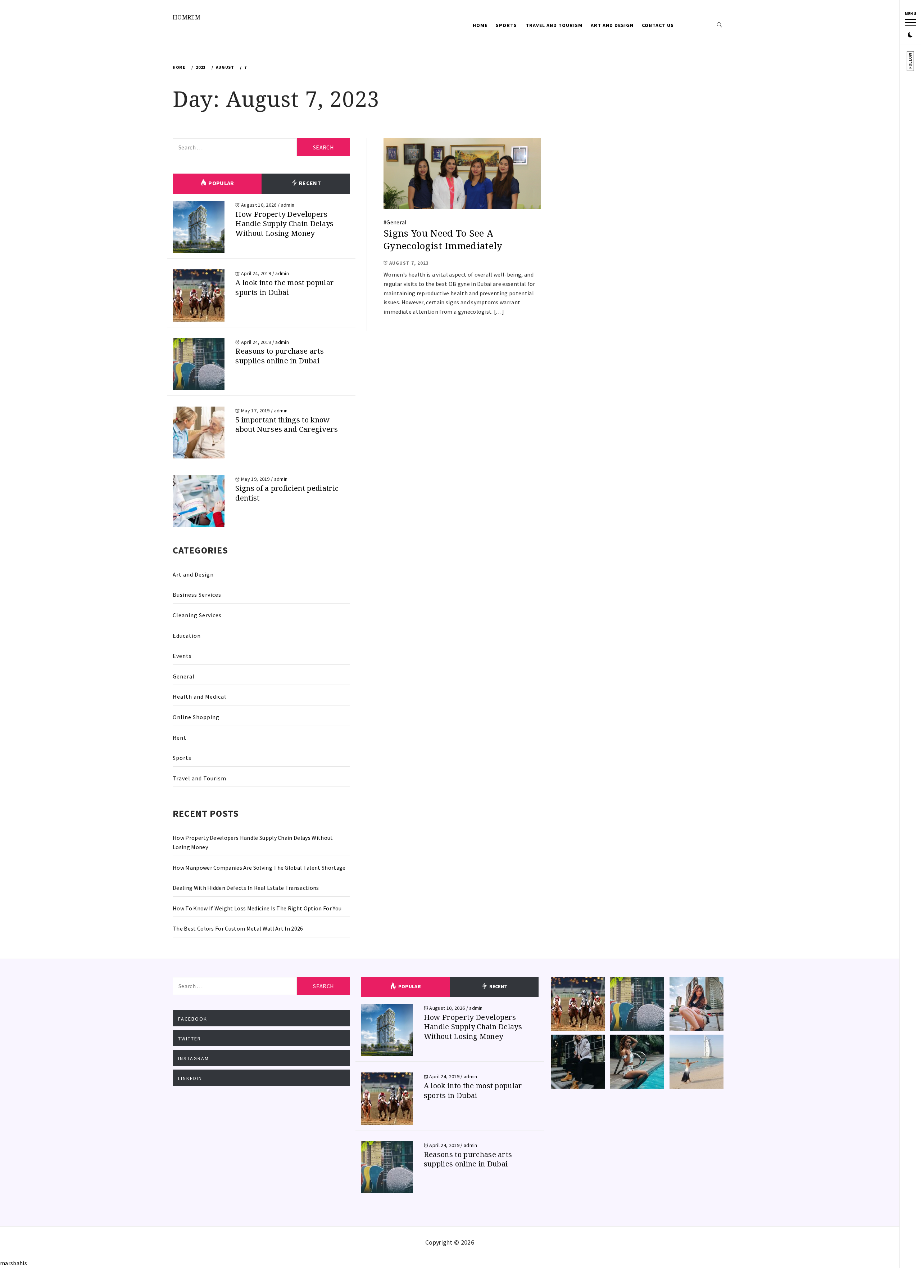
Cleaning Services (197, 615)
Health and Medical (199, 696)
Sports (506, 25)
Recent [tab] (309, 183)
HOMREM (186, 17)
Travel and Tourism (554, 25)
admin (288, 205)
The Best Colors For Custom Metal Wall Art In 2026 (238, 928)
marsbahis (13, 1263)
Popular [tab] (220, 183)
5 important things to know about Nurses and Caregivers (286, 424)
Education (187, 635)
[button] (910, 35)
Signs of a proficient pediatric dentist (287, 493)
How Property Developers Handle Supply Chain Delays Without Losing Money (284, 223)
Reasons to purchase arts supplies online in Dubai (279, 356)
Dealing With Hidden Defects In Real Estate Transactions (246, 887)
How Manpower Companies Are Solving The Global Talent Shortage (259, 867)
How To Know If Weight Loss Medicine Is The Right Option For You (257, 908)
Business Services (197, 594)
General (396, 222)
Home (480, 25)
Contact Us (658, 25)
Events (182, 655)
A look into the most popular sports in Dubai (284, 287)
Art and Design (612, 25)
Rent (179, 737)
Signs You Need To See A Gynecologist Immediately (443, 239)
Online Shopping (196, 717)
